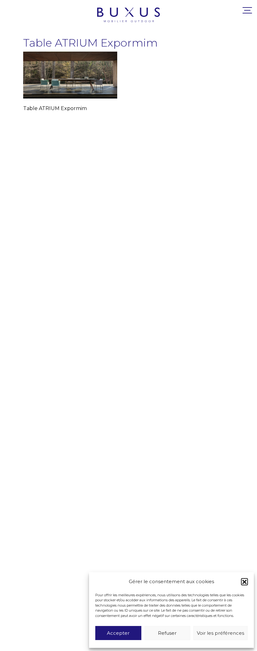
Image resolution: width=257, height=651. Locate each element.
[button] (244, 581)
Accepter (118, 633)
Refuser (167, 633)
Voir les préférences (220, 633)
